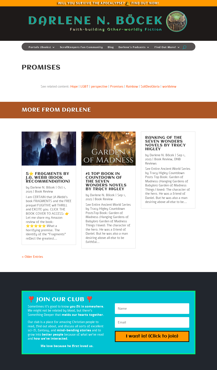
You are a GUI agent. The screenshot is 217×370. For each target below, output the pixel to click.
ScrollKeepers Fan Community (81, 47)
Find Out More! (165, 47)
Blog (111, 47)
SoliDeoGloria (150, 86)
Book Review (44, 191)
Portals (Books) (40, 47)
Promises (116, 86)
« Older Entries (32, 257)
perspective (99, 86)
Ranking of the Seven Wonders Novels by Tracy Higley (165, 143)
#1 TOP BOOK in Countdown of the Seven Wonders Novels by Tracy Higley (106, 181)
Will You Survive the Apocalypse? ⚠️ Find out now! (108, 3)
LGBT (84, 86)
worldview (169, 86)
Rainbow (132, 86)
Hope (74, 86)
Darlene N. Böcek (42, 187)
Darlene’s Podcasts (132, 47)
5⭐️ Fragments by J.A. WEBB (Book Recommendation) (48, 178)
